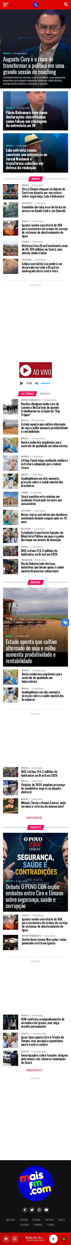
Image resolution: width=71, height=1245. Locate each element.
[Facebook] (6, 1238)
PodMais (38, 1225)
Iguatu (61, 1220)
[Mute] (37, 383)
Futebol (36, 1220)
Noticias (10, 1220)
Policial (24, 1220)
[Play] (22, 383)
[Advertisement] (35, 322)
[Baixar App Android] (64, 1239)
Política (49, 1220)
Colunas (24, 1225)
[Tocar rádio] (53, 1239)
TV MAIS (50, 1225)
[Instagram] (14, 1238)
